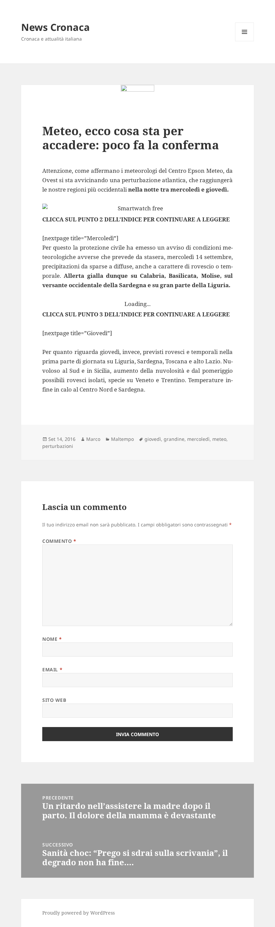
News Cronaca (55, 27)
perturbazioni (57, 446)
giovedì (153, 439)
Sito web (54, 700)
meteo (219, 439)
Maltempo (122, 439)
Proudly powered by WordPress (78, 913)
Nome (52, 639)
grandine (174, 439)
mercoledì (198, 439)
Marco (93, 439)
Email (52, 669)
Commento (59, 541)
